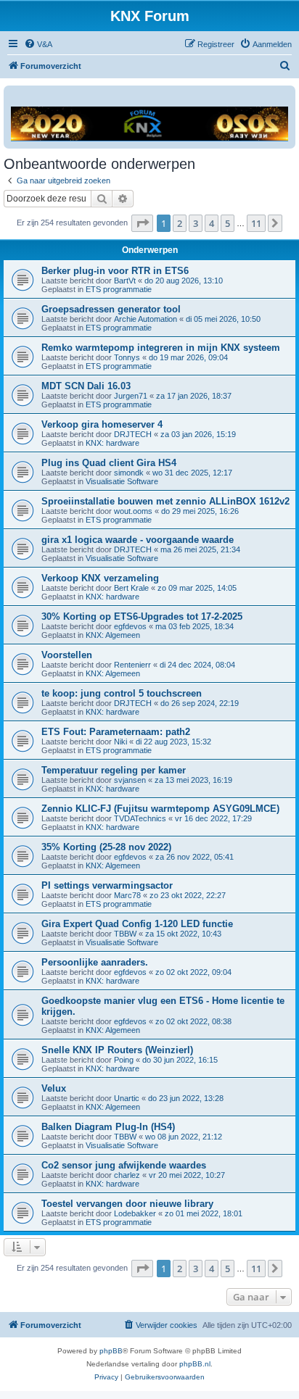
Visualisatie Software (122, 481)
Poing (124, 1059)
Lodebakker (135, 1213)
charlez (127, 1175)
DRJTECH (133, 434)
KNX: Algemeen (113, 635)
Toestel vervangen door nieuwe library (127, 1203)
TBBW (125, 933)
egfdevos (130, 626)
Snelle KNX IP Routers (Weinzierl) (117, 1050)
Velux (53, 1088)
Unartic (126, 1098)
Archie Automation (145, 319)
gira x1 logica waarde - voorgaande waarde (137, 539)
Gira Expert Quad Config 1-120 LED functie (137, 923)
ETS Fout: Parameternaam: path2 (115, 731)
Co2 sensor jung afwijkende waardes (123, 1165)
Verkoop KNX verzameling (100, 578)
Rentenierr (132, 664)
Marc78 (127, 895)
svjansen (130, 780)
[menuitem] (38, 44)
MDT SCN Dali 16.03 (86, 386)
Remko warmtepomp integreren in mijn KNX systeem (160, 347)
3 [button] (195, 223)
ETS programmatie (119, 289)
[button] (142, 223)
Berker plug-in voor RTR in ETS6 (115, 270)
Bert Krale (131, 588)
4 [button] (211, 223)
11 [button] (256, 223)
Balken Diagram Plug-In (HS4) (108, 1126)
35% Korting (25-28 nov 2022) (106, 847)
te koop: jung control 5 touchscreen (121, 693)
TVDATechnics (140, 818)
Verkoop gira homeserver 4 (102, 424)
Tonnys (127, 357)
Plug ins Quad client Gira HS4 (108, 462)
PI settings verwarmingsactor (107, 885)
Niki (120, 741)
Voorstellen (66, 654)
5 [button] (227, 223)
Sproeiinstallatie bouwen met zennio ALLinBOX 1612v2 (165, 501)
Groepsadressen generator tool (111, 309)
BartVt (125, 280)
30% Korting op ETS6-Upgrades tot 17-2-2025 (141, 616)
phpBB (111, 1351)
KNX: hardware (112, 443)
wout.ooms (133, 511)
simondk (129, 472)
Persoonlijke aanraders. (94, 962)
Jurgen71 (130, 395)
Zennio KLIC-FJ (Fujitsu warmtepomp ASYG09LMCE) (160, 808)
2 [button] (179, 223)
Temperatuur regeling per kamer (113, 770)
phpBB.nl (194, 1364)
